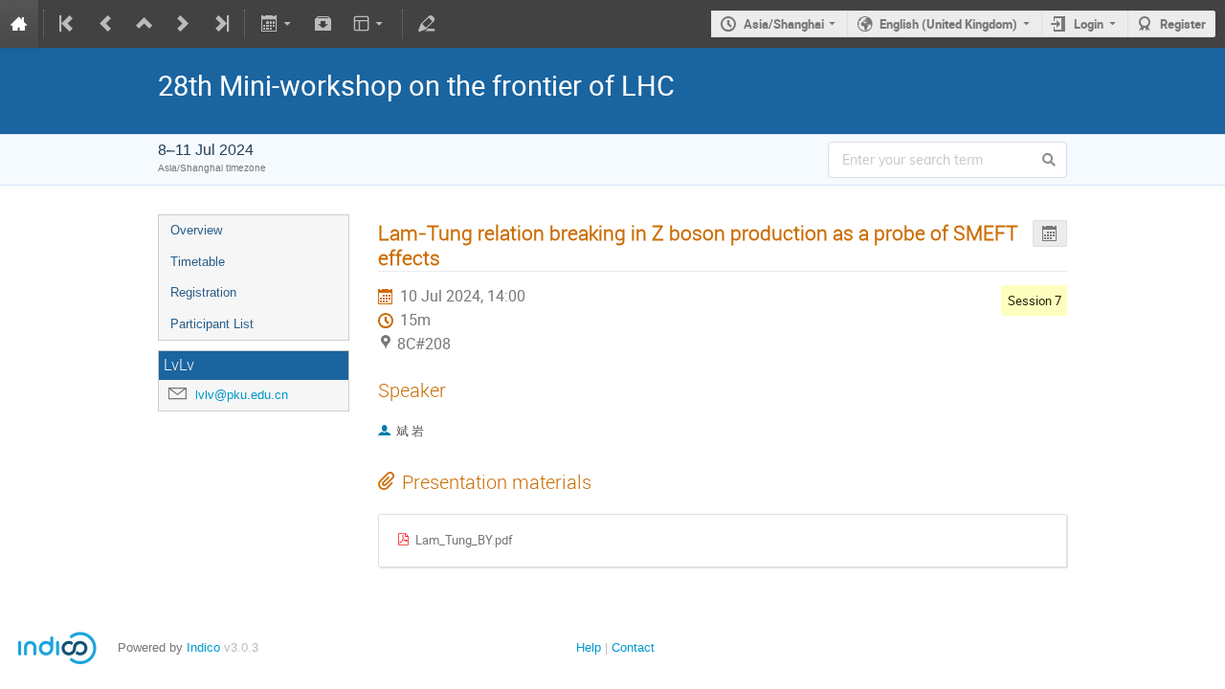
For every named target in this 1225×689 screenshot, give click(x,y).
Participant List (212, 324)
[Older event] (106, 24)
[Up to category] (144, 24)
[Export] (277, 24)
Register (1183, 24)
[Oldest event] (68, 24)
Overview (196, 230)
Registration (203, 292)
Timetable (197, 262)
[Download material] (323, 24)
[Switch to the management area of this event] (427, 24)
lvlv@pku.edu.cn (241, 395)
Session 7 (1034, 300)
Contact (633, 647)
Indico (203, 647)
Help (588, 647)
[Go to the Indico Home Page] (19, 24)
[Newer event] (183, 24)
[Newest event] (220, 24)
